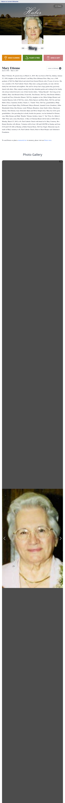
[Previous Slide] (4, 538)
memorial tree (22, 140)
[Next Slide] (60, 538)
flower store (47, 140)
